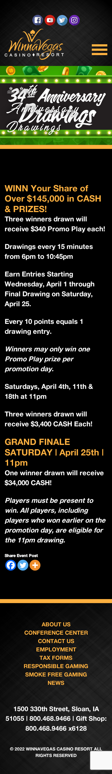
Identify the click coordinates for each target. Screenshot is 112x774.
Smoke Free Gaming (56, 674)
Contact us (56, 640)
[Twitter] (22, 565)
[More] (35, 565)
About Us (56, 624)
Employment (56, 649)
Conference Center (56, 632)
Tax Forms (56, 657)
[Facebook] (10, 565)
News (56, 682)
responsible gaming (56, 666)
